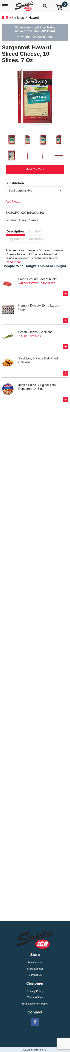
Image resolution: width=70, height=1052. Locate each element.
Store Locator (35, 968)
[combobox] (35, 190)
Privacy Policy (35, 991)
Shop (20, 17)
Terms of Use (35, 997)
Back (9, 17)
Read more (13, 262)
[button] (12, 140)
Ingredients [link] (15, 239)
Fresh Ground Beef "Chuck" (37, 279)
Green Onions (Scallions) (36, 332)
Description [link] (15, 231)
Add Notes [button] (13, 201)
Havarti (34, 17)
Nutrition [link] (35, 231)
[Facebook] (35, 1022)
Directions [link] (36, 239)
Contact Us (35, 974)
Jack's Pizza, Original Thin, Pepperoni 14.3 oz (37, 387)
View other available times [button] (35, 37)
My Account (35, 962)
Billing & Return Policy (35, 1003)
